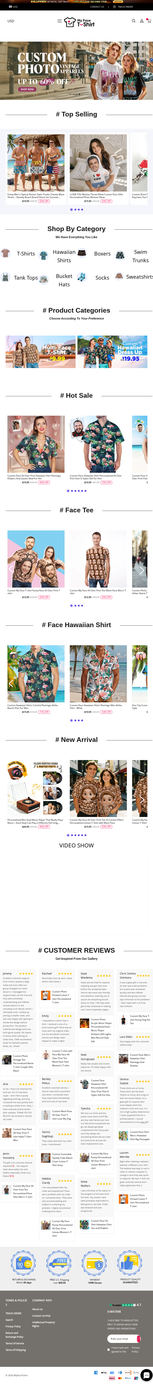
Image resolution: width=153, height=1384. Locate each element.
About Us (37, 1309)
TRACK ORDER (13, 1313)
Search (9, 1319)
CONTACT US (97, 6)
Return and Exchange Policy (14, 1334)
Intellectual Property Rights (43, 1324)
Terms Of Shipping (16, 1350)
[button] (70, 94)
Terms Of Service (15, 1343)
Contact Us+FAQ (41, 1315)
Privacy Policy (13, 1326)
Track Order (125, 6)
